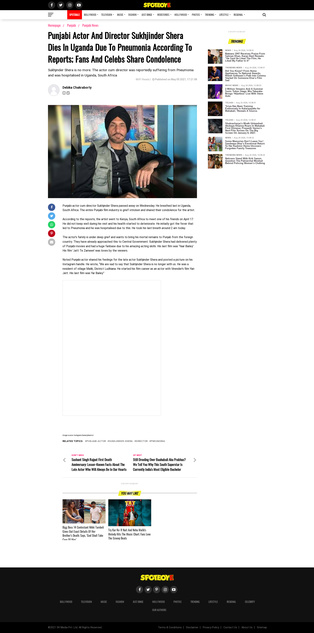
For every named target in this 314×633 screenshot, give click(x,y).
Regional (238, 15)
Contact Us (230, 627)
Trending (209, 15)
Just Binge (147, 15)
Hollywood (180, 15)
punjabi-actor (96, 441)
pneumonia (158, 441)
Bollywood (90, 15)
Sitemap (262, 627)
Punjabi (72, 25)
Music (120, 15)
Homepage (54, 25)
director (142, 441)
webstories (163, 15)
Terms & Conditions (170, 627)
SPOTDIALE (74, 15)
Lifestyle (224, 15)
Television (106, 15)
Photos (196, 15)
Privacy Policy (211, 627)
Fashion (132, 15)
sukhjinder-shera (121, 441)
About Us (247, 627)
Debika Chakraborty (77, 87)
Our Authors (159, 610)
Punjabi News (90, 25)
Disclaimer (192, 627)
